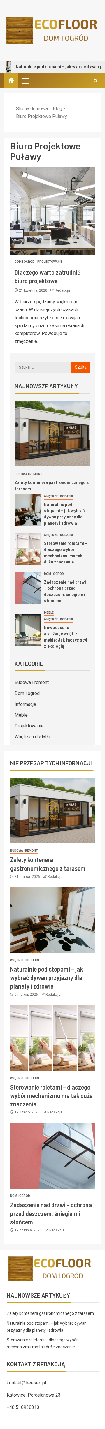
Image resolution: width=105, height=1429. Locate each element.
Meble (49, 612)
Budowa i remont (28, 474)
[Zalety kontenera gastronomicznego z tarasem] (52, 433)
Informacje (25, 704)
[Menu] (25, 80)
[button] (25, 80)
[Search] (95, 81)
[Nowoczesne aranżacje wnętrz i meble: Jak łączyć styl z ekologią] (28, 630)
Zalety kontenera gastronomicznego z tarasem (50, 1313)
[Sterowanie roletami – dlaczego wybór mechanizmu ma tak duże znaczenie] (28, 549)
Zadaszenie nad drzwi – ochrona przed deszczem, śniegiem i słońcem (51, 1213)
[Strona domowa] (11, 81)
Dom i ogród (24, 261)
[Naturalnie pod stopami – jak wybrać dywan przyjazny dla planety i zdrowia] (28, 510)
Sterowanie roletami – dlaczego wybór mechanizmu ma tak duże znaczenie (51, 1095)
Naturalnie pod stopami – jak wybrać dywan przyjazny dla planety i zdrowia (64, 513)
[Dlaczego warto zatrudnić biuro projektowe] (52, 211)
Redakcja (62, 290)
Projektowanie (49, 261)
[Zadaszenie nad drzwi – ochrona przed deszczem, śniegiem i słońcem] (28, 588)
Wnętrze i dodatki (58, 496)
